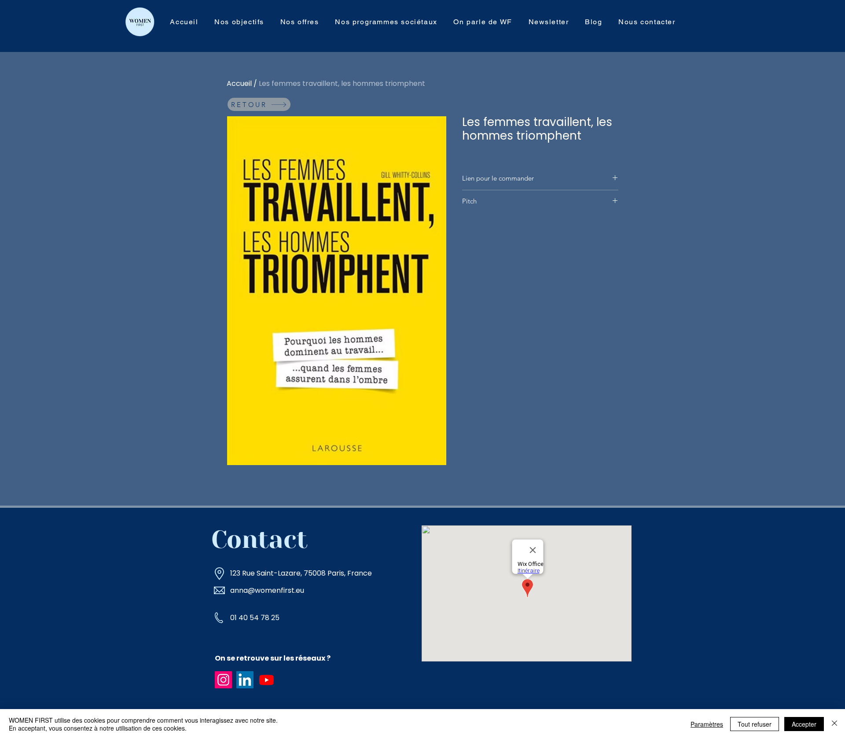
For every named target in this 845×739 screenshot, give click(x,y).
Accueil (239, 83)
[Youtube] (266, 679)
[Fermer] (834, 724)
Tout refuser (755, 724)
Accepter (804, 724)
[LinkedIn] (245, 679)
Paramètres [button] (707, 724)
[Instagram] (223, 679)
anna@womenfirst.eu (267, 590)
